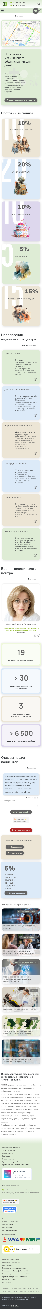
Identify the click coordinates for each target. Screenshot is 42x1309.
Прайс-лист (6, 1156)
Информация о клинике (11, 1147)
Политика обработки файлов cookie (15, 1271)
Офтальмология (24, 912)
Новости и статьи (8, 1159)
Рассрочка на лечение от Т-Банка (19, 1009)
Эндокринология (30, 1043)
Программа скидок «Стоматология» (15, 1162)
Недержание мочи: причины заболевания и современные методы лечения (17, 979)
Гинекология (25, 937)
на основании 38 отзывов (22, 1177)
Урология (32, 962)
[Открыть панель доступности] (36, 11)
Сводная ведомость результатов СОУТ (16, 1274)
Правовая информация (10, 1259)
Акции (34, 991)
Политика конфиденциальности (14, 1268)
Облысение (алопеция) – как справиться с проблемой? (17, 1060)
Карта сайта (6, 1282)
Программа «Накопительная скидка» (15, 1165)
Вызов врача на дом (9, 1230)
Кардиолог (21, 632)
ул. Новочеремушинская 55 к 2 (15, 1190)
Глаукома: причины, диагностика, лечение (19, 927)
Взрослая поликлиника (10, 1219)
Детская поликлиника (10, 1222)
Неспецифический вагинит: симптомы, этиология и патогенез (19, 952)
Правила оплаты (8, 1265)
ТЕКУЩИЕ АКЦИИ (8, 1150)
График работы (7, 1153)
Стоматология (7, 1225)
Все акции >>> (21, 16)
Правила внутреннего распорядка (14, 1277)
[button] (38, 4)
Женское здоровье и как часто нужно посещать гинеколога (18, 1032)
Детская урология (22, 962)
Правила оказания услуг (11, 1262)
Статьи (33, 912)
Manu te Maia (15, 1305)
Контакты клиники (9, 1280)
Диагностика (7, 1227)
